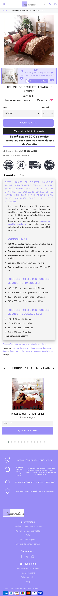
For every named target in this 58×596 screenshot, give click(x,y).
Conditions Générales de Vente (28, 526)
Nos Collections (28, 572)
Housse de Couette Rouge (43, 351)
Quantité (45, 107)
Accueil (6, 10)
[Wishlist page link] (45, 4)
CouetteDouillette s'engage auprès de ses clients (24, 344)
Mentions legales (27, 539)
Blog (28, 581)
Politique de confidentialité (28, 530)
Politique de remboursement (27, 543)
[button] (8, 442)
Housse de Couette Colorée (24, 348)
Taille (5, 107)
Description (10, 174)
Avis (22, 174)
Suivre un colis (27, 577)
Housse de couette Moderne (20, 351)
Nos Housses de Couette (28, 568)
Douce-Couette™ (33, 588)
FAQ (28, 535)
